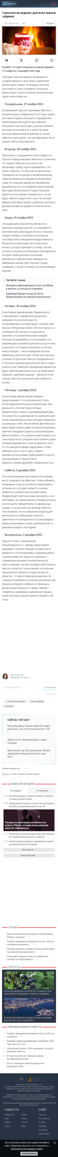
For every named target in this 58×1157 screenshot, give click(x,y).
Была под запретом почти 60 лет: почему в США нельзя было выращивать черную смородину (28, 992)
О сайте (42, 1122)
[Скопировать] (52, 60)
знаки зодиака (37, 701)
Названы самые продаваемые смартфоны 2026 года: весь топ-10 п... (30, 1042)
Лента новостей (28, 855)
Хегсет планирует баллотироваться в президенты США (25, 1065)
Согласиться (29, 1154)
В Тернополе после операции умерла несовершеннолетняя (25, 1057)
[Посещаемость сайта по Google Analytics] (33, 1080)
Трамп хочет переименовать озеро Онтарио (27, 741)
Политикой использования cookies (27, 1149)
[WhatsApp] (37, 60)
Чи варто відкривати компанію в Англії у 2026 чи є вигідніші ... (30, 1035)
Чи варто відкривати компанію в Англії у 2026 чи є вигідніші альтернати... (30, 943)
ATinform (10, 3)
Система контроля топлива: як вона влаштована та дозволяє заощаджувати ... (31, 950)
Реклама (42, 1126)
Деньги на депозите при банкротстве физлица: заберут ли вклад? (30, 935)
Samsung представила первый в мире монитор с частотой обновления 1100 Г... (28, 729)
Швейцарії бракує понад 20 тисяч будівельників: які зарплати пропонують (28, 295)
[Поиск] (47, 3)
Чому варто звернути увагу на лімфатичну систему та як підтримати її (27, 958)
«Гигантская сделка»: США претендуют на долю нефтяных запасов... (30, 1050)
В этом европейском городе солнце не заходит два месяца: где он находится (28, 1019)
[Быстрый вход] (41, 3)
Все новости (27, 850)
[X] (21, 60)
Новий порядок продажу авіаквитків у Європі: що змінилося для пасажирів (31, 843)
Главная (42, 1115)
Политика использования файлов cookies (29, 1099)
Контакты (43, 1130)
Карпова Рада (17, 675)
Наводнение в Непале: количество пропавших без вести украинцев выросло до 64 (31, 805)
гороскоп (9, 706)
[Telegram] (6, 60)
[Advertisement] (29, 638)
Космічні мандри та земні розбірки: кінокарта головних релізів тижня (31, 797)
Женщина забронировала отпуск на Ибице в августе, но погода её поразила (29, 287)
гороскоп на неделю (16, 701)
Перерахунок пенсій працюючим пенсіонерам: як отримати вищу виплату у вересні (31, 835)
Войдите (6, 774)
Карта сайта (44, 1134)
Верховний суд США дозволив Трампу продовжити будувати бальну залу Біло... (28, 753)
